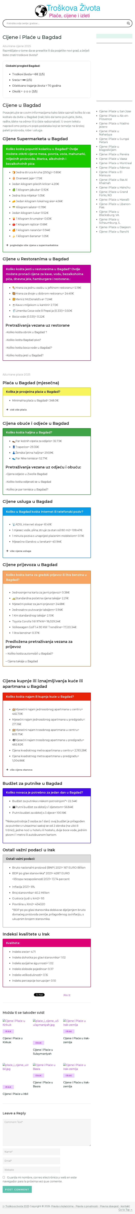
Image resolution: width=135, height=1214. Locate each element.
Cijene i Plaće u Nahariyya (109, 133)
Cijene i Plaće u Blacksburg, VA (109, 213)
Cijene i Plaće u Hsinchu (115, 187)
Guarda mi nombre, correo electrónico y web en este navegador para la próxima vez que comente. (40, 1179)
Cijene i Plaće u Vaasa (113, 158)
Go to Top (124, 1209)
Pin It (67, 995)
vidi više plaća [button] (18, 409)
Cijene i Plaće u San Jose (115, 111)
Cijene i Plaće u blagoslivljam (109, 148)
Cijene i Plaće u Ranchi (114, 231)
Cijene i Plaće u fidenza (114, 167)
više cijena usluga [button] (20, 551)
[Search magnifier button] (128, 23)
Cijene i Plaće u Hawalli (114, 199)
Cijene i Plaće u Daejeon (115, 227)
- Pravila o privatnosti (86, 1206)
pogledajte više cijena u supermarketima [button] (34, 245)
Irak (8, 1031)
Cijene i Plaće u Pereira (114, 154)
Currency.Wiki (123, 98)
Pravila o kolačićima (62, 1206)
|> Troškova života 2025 (16, 1206)
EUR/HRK (103, 98)
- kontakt (124, 1206)
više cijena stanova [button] (21, 769)
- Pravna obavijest (108, 1206)
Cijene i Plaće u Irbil (15, 1094)
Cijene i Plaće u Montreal (115, 163)
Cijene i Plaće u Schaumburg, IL (109, 221)
